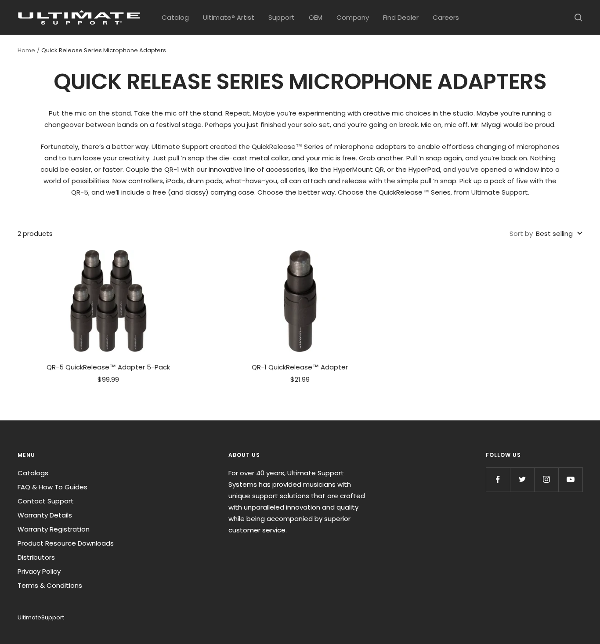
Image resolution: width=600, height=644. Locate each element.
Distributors (36, 557)
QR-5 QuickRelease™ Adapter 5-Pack (108, 367)
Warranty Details (45, 515)
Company (352, 17)
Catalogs (33, 473)
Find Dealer (401, 17)
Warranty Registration (54, 529)
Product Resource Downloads (66, 543)
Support (281, 17)
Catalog (175, 17)
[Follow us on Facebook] (498, 479)
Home (26, 50)
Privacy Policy (39, 571)
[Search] (578, 18)
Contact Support (46, 501)
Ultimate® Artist (228, 17)
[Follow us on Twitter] (522, 479)
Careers (446, 17)
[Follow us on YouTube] (570, 479)
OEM (315, 17)
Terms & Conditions (50, 585)
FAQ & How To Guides (52, 487)
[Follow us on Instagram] (546, 479)
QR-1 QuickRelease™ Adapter (300, 367)
